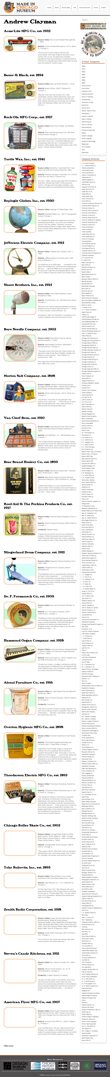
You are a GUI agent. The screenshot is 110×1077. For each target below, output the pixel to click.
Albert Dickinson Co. (88, 189)
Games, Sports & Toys (89, 111)
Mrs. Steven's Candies (89, 719)
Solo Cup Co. (86, 868)
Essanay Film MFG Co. (89, 463)
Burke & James (86, 305)
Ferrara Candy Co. (87, 485)
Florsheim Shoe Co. (88, 496)
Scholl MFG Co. (86, 834)
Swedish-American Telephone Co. (92, 908)
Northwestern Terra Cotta (89, 733)
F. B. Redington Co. (88, 473)
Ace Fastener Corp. (88, 170)
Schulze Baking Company (90, 837)
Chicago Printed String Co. (90, 359)
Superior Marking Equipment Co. (92, 896)
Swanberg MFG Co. (88, 905)
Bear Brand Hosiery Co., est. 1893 (31, 462)
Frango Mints (86, 503)
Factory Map (66, 7)
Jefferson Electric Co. (88, 600)
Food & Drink (86, 108)
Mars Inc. (85, 681)
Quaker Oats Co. (87, 792)
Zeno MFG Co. (86, 1040)
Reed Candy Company (89, 801)
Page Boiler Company (88, 754)
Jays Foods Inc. (87, 598)
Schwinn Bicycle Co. (88, 842)
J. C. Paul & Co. (87, 577)
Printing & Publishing (88, 130)
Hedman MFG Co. (87, 546)
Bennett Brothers (87, 281)
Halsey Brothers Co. (88, 537)
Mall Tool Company (87, 674)
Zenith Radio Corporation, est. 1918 (32, 909)
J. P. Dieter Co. (86, 584)
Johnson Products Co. (88, 610)
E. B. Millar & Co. (87, 437)
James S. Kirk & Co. (88, 591)
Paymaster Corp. (87, 759)
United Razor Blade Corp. (90, 950)
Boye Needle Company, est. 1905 (30, 329)
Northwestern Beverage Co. (90, 730)
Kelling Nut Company (88, 622)
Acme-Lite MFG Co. (88, 172)
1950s (83, 80)
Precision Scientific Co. (89, 782)
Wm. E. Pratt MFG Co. (89, 1026)
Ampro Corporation (87, 227)
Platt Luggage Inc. (87, 773)
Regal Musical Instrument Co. (91, 804)
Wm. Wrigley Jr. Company (90, 1031)
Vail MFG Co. (86, 960)
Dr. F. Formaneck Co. (88, 433)
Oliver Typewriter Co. (88, 738)
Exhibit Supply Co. (87, 470)
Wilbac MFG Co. (87, 1014)
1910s (83, 69)
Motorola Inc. (86, 714)
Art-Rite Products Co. (88, 246)
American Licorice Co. (88, 215)
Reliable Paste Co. (87, 811)
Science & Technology (88, 141)
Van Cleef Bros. (86, 967)
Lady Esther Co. (87, 641)
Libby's (84, 650)
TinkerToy (84, 927)
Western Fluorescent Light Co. (91, 1009)
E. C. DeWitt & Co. (87, 440)
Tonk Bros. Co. (86, 931)
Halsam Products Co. (88, 534)
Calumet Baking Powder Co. (90, 319)
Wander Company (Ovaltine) (90, 993)
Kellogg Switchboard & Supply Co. (92, 624)
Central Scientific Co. (88, 326)
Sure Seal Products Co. (89, 901)
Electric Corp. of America (89, 454)
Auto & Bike (85, 88)
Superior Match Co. (88, 898)
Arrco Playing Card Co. (89, 243)
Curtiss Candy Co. (87, 399)
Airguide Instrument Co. (89, 187)
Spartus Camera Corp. (89, 870)
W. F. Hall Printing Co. (88, 981)
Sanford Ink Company (88, 830)
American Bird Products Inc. (90, 206)
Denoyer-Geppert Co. (88, 414)
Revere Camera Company (90, 818)
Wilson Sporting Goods (89, 1024)
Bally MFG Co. (86, 265)
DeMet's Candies (87, 411)
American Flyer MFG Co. (89, 213)
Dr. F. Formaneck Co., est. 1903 (29, 596)
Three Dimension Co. (88, 924)
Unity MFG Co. (86, 955)
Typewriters (85, 152)
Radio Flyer (85, 797)
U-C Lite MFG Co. (87, 946)
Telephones (85, 144)
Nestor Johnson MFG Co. (89, 728)
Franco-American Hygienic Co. (91, 501)
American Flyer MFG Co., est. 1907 (32, 1002)
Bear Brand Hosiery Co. (89, 274)
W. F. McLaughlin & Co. (89, 983)
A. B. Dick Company (88, 163)
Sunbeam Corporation (88, 891)
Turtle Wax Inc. (86, 941)
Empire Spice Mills (87, 461)
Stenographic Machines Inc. (90, 879)
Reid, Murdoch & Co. (88, 808)
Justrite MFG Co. (87, 615)
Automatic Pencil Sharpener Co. (92, 253)
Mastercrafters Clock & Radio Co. (92, 686)
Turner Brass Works (88, 938)
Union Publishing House (89, 948)
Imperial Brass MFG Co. (89, 565)
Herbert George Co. (88, 551)
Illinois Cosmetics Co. (88, 563)
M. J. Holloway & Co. (88, 667)
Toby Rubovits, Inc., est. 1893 (27, 867)
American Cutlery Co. (88, 208)
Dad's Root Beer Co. (88, 404)
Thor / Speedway (87, 920)
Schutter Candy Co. (88, 839)
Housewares (85, 113)
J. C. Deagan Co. (87, 574)
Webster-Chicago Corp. (89, 998)
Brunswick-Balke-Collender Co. (91, 300)
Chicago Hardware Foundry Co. (91, 350)
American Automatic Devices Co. (92, 203)
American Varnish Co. (88, 224)
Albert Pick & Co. (87, 191)
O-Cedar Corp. (86, 735)
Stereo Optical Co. (87, 882)
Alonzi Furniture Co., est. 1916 (28, 682)
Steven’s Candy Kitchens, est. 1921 (31, 953)
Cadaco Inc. (85, 314)
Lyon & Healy (86, 662)
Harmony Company (88, 544)
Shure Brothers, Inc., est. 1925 (28, 284)
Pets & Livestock (87, 124)
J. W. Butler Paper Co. (89, 589)
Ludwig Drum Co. (87, 659)
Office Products (86, 122)
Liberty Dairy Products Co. (90, 652)
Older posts (8, 1045)
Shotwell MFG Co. (87, 851)
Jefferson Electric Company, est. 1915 (34, 242)
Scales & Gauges (87, 136)
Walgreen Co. (86, 990)
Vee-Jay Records (87, 972)
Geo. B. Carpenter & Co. (89, 513)
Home (49, 7)
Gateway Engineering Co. (90, 508)
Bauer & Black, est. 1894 (23, 75)
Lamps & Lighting (87, 116)
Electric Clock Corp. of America (91, 451)
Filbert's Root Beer (87, 489)
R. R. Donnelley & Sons (89, 794)
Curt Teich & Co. (87, 397)
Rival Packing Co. (87, 820)
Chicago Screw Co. (88, 366)
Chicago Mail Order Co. (89, 352)
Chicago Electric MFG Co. (90, 343)
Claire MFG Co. (86, 378)
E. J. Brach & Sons (88, 444)
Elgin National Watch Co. (89, 459)
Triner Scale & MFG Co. (89, 936)
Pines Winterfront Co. (88, 771)
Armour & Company (88, 239)
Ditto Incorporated (87, 423)
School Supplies (87, 138)
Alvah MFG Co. (86, 201)
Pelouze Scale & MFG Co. (90, 764)
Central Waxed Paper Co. (90, 328)
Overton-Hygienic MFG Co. (90, 749)
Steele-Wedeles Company (90, 877)
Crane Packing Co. (87, 395)
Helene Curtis (86, 548)
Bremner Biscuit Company (90, 298)
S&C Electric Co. (87, 827)
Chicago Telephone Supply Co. (91, 371)
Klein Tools (85, 626)
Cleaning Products (87, 94)
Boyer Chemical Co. (88, 295)
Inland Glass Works (88, 570)
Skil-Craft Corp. (86, 863)
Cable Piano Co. (87, 312)
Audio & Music (86, 85)
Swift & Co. (85, 910)
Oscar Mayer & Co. (88, 747)
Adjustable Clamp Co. (88, 182)
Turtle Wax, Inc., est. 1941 (24, 159)
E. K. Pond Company (88, 447)
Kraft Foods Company (88, 633)
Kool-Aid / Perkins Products (90, 631)
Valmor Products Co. (88, 964)
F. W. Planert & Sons (88, 477)
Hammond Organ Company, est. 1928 (34, 640)
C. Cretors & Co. (87, 307)
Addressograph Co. (88, 180)
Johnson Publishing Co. (89, 612)
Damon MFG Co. (87, 407)
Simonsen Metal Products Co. (91, 860)
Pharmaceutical (86, 127)
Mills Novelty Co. (87, 700)
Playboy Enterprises (88, 775)
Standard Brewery (87, 875)
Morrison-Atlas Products (89, 709)
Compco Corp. (86, 385)
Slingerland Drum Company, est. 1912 (34, 552)
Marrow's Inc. (86, 678)
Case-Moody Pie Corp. (89, 324)
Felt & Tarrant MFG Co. (89, 482)
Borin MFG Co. (86, 288)
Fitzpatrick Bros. (87, 492)
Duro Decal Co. (86, 435)
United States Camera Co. (90, 953)
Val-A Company (86, 962)
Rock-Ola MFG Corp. (88, 823)
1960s (83, 83)
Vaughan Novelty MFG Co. (90, 969)
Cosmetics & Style (87, 102)
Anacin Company (87, 229)
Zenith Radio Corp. (87, 1038)
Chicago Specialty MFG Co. (90, 369)
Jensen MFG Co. (87, 603)
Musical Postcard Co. (88, 723)
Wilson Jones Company (89, 1021)
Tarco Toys (85, 915)
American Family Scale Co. (90, 210)
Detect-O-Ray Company (89, 416)
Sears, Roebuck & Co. (89, 844)
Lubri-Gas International (89, 657)
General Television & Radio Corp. (92, 511)
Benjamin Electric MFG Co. (90, 279)
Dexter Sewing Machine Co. (90, 421)
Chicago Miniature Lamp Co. (90, 355)
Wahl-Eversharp (87, 988)
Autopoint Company (88, 255)
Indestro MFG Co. (87, 567)
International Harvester (89, 572)
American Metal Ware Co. (90, 217)
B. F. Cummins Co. (87, 258)
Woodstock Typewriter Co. (90, 1035)
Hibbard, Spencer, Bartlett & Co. (92, 553)
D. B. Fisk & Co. (87, 402)
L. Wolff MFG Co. (87, 638)
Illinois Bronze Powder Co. (90, 560)
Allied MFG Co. (86, 194)
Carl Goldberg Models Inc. (90, 321)
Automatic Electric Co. (89, 250)
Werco (84, 1000)
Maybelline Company (88, 688)
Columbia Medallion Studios (90, 383)
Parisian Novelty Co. (88, 756)
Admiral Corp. (86, 184)
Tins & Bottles (86, 147)
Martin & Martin (86, 683)
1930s (83, 74)
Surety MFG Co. (87, 903)
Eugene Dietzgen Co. (88, 466)
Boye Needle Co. (87, 293)
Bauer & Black (86, 272)
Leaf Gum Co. (86, 648)
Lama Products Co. (88, 643)
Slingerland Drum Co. (88, 865)
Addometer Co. (86, 177)
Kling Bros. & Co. (87, 629)
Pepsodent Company (88, 766)
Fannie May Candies (88, 480)
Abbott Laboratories (88, 168)
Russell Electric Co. (88, 825)
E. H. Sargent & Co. (88, 442)
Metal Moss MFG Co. (88, 693)
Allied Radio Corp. (87, 196)
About (57, 7)
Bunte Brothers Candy (88, 302)
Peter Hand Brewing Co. (89, 768)
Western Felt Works (88, 1007)
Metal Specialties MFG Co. (90, 695)
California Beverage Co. (89, 317)
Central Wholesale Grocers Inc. (91, 331)
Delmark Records (87, 409)
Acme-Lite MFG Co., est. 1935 (27, 31)
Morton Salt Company (88, 712)
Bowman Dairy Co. (87, 291)
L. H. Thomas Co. (87, 636)
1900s (83, 66)
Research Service (84, 7)
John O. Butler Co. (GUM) (90, 607)
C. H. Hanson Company (89, 310)
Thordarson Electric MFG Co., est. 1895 (35, 775)
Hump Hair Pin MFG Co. (89, 555)
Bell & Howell (86, 276)
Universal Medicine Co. (89, 957)
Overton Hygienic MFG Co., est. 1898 (33, 727)
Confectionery (86, 99)
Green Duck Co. (87, 522)
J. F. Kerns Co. (86, 581)
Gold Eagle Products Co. (89, 520)
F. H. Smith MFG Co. (88, 475)
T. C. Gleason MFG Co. (89, 912)
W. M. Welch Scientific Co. (90, 986)
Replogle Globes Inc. (88, 813)
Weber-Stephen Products (89, 995)
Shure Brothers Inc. (88, 853)
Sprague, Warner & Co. (89, 872)
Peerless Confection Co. (89, 761)
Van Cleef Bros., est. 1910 (24, 417)
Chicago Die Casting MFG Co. (91, 340)
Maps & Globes (87, 119)
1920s (83, 72)
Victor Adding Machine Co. (90, 974)
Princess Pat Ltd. (87, 785)
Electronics (85, 105)
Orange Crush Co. (87, 742)
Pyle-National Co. (87, 787)
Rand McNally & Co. (88, 799)
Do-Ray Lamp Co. (87, 425)
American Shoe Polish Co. (90, 222)
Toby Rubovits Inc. (87, 929)
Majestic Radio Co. (88, 671)
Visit (74, 7)
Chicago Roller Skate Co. (89, 364)
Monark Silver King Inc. (89, 704)
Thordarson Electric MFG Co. (91, 922)
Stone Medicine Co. (88, 886)
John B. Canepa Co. (88, 605)
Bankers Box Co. (87, 269)
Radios (84, 133)
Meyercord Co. (86, 697)
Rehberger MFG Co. (88, 806)
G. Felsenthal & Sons (88, 506)
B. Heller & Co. (86, 260)
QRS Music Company (88, 790)
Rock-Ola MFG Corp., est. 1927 (28, 117)
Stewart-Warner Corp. (88, 884)
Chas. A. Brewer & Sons (89, 333)
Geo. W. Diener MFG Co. (89, 518)
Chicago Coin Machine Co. (90, 338)
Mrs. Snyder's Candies (89, 716)
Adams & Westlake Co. (89, 175)
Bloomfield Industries (88, 286)
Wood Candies (86, 1033)
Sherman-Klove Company (90, 849)
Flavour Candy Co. (87, 494)
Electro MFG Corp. (87, 456)
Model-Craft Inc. (87, 702)
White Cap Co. (86, 1012)
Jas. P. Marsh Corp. (88, 596)
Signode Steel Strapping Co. (90, 856)
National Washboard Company (91, 726)
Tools (83, 149)
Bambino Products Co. (89, 267)
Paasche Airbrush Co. (88, 752)
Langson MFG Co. (87, 645)
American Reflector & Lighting (91, 220)
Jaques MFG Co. (87, 593)
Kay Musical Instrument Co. (90, 619)
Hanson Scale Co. (87, 541)
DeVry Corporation (87, 418)
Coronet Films (86, 388)
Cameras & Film (87, 91)
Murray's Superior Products (90, 721)
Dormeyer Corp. (87, 428)
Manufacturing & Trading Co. (90, 676)
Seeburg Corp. (86, 846)
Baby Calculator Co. (88, 262)
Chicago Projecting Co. (89, 362)
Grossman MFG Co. (88, 527)
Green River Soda (87, 525)
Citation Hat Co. (87, 373)
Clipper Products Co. (88, 381)
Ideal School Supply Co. (89, 558)
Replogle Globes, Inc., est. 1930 (29, 200)
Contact (103, 7)
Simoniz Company (87, 858)
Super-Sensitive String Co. (90, 894)
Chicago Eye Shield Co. (89, 345)
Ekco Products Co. (87, 449)
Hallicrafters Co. (87, 532)
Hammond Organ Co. (88, 539)
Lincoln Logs (86, 655)
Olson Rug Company (88, 740)
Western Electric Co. (88, 1005)
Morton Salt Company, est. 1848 (29, 375)
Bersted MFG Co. (87, 284)
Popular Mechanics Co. (89, 780)
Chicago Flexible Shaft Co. (90, 347)
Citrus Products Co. (88, 376)
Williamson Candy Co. (88, 1019)
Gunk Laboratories (87, 529)
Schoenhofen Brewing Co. (90, 832)
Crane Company (87, 392)
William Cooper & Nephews (90, 1016)
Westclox (84, 1002)
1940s (83, 77)
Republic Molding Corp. (89, 816)
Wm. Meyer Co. (86, 1028)
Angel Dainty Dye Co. (88, 234)
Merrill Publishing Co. (88, 690)
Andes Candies (86, 232)
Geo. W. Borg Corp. (88, 515)
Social (96, 7)
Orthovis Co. (85, 745)
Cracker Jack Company (89, 390)
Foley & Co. (85, 499)
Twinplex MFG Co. (87, 943)
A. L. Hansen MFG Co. (89, 165)
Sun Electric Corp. (87, 889)
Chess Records (86, 336)
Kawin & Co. (85, 617)
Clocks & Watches (87, 97)
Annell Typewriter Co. (88, 236)
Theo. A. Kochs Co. (88, 917)
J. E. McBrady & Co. (88, 579)
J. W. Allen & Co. (87, 586)
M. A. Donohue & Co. (88, 664)
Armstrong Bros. (87, 241)
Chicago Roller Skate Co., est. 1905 (32, 825)
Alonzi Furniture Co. (88, 198)
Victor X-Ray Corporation (89, 976)
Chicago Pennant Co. (88, 357)
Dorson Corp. (86, 430)
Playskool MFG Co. (88, 778)
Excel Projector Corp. (88, 468)
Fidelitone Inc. (86, 487)
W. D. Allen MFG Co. (88, 979)
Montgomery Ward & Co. (89, 707)
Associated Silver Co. (88, 248)
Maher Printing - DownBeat (90, 669)
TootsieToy (85, 934)
